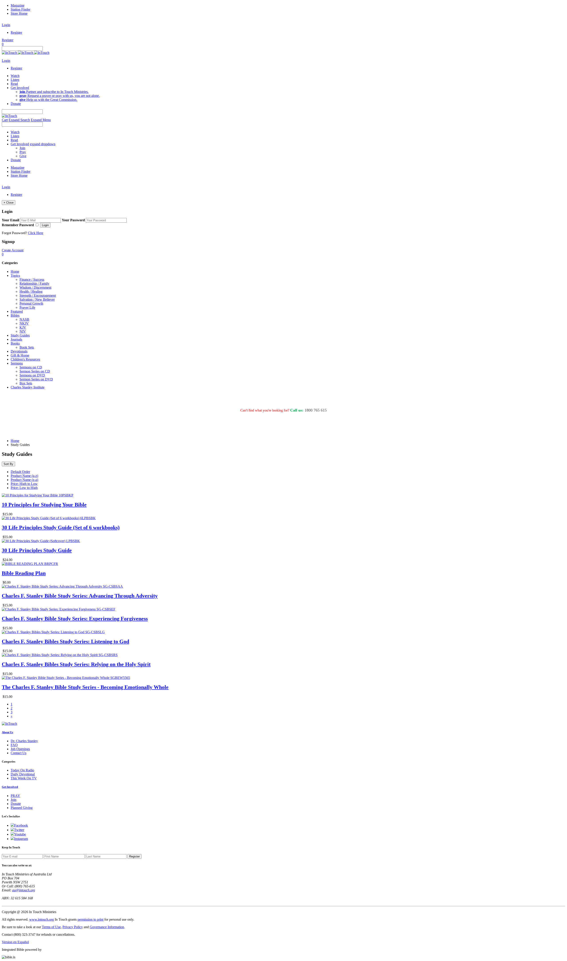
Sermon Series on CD (34, 371)
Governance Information (107, 927)
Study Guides (20, 335)
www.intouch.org (41, 919)
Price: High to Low (24, 484)
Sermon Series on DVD (36, 379)
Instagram (21, 839)
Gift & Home (20, 355)
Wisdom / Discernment (35, 287)
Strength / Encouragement (37, 295)
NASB (24, 319)
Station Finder (20, 9)
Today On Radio (22, 770)
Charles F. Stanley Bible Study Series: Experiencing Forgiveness (75, 619)
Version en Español (15, 942)
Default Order (20, 472)
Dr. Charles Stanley (24, 741)
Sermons (17, 363)
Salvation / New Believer (37, 299)
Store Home (19, 13)
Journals (16, 339)
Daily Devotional (23, 774)
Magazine (17, 5)
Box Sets (25, 383)
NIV (22, 331)
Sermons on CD (30, 367)
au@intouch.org (23, 890)
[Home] (25, 53)
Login (6, 25)
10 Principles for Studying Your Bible (44, 505)
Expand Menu (41, 120)
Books (15, 343)
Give (22, 156)
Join (22, 148)
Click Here (35, 233)
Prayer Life (27, 307)
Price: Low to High (24, 488)
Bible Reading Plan (24, 573)
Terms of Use (51, 927)
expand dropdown (42, 144)
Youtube (20, 834)
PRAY (15, 796)
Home (15, 271)
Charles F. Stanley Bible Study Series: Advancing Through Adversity (80, 596)
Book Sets (26, 347)
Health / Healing (31, 291)
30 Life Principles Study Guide (37, 550)
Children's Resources (25, 359)
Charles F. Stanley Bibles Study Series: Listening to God (65, 641)
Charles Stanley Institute (28, 387)
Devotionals (19, 351)
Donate (16, 804)
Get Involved (10, 786)
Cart (5, 120)
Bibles (15, 315)
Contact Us (18, 753)
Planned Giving (22, 808)
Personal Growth (31, 303)
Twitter (19, 830)
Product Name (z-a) (24, 480)
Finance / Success (31, 279)
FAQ (14, 745)
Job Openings (20, 749)
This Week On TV (24, 778)
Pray (22, 152)
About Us (7, 732)
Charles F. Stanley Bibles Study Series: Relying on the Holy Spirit (76, 664)
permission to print (90, 919)
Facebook (21, 825)
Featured (17, 311)
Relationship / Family (34, 283)
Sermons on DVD (32, 375)
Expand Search (19, 120)
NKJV (24, 323)
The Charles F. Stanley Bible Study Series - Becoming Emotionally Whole (85, 687)
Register (16, 32)
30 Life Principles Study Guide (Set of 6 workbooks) (61, 527)
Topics (15, 275)
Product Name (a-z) (24, 476)
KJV (22, 327)
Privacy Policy (72, 927)
